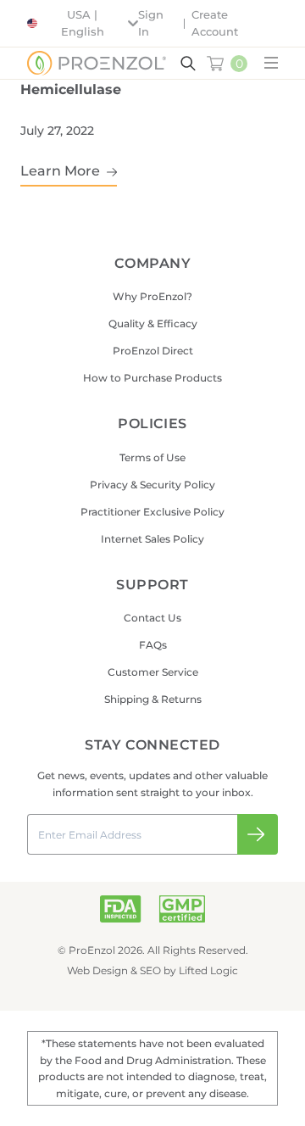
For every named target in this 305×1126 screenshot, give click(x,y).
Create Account (214, 23)
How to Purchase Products (152, 377)
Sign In (151, 23)
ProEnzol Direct (153, 350)
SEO (150, 970)
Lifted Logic (208, 970)
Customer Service (153, 672)
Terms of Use (152, 457)
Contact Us (152, 617)
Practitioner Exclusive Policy (152, 511)
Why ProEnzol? (152, 296)
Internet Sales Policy (152, 538)
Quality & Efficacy (152, 323)
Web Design (97, 970)
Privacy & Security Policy (152, 484)
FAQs (153, 644)
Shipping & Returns (153, 699)
